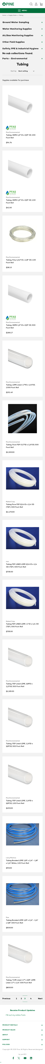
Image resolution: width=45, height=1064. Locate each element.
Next (40, 998)
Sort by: (14, 71)
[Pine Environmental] (8, 4)
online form (20, 1015)
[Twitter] (19, 1058)
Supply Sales (12, 15)
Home (4, 15)
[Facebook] (13, 1058)
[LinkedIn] (31, 1058)
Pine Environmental (13, 132)
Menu (24, 10)
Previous (6, 998)
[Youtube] (25, 1058)
